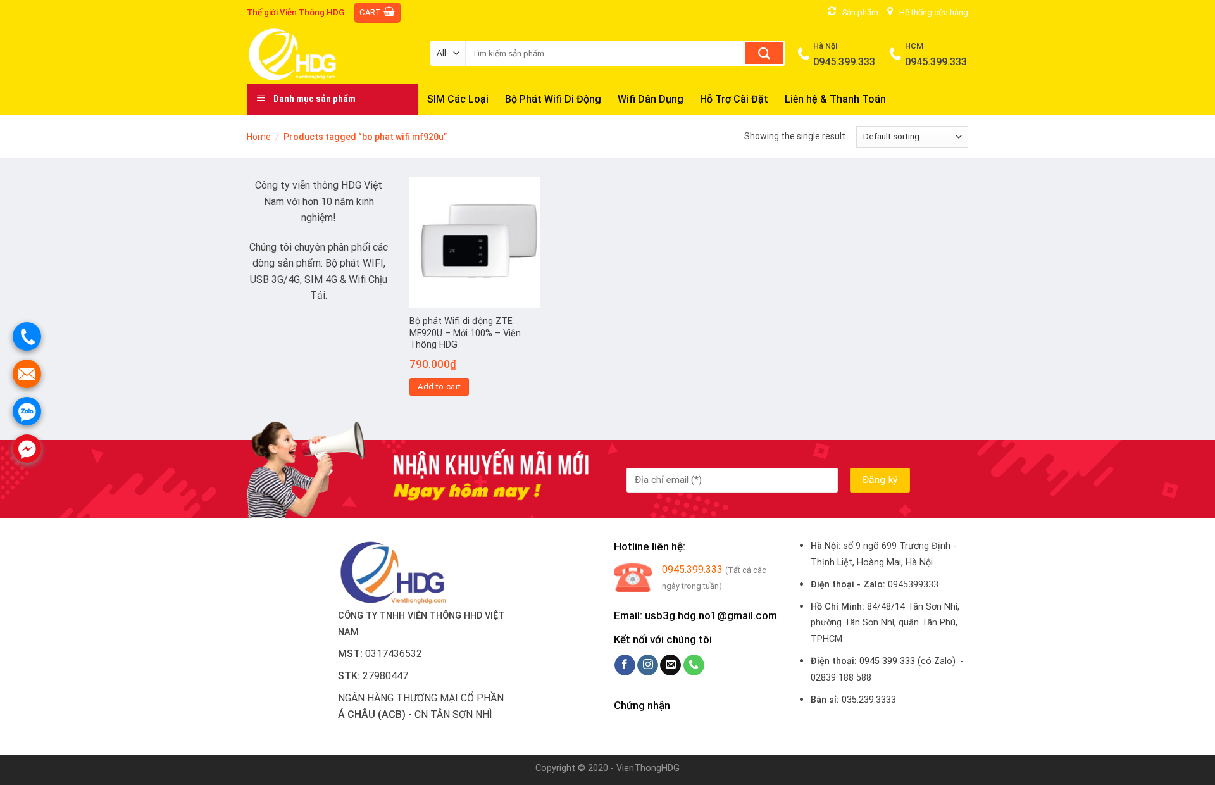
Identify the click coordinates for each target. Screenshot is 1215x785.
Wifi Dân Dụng (650, 99)
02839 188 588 (841, 677)
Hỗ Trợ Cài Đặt (734, 99)
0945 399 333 (887, 661)
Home (259, 137)
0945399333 (913, 584)
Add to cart (439, 386)
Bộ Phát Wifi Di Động (553, 99)
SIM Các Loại (458, 99)
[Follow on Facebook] (624, 665)
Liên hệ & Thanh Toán (835, 99)
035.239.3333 (869, 699)
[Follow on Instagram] (647, 665)
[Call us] (693, 665)
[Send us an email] (670, 665)
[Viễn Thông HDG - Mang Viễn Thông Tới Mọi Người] (329, 54)
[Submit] (764, 53)
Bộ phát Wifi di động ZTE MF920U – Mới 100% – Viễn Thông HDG (465, 333)
